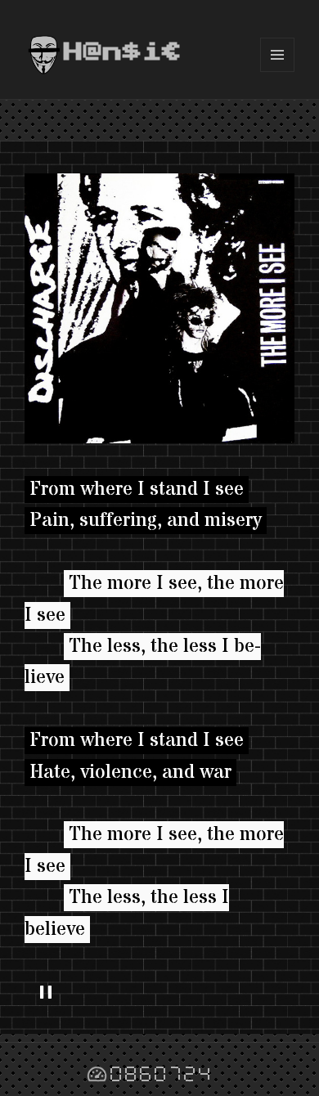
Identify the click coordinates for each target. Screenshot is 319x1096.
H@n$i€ (123, 52)
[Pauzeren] (46, 993)
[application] (159, 993)
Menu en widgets (277, 71)
